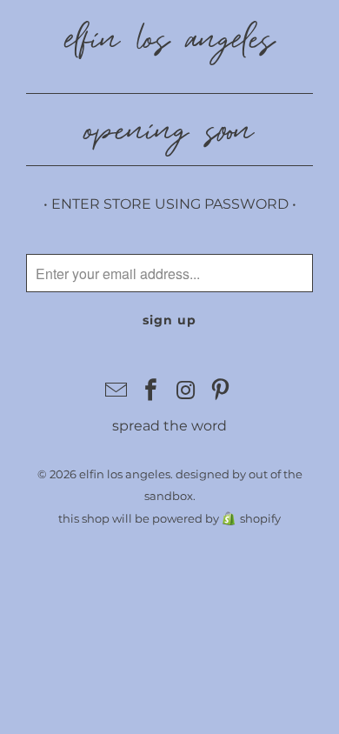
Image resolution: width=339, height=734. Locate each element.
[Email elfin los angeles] (117, 391)
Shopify (260, 518)
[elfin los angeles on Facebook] (151, 391)
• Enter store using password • (169, 204)
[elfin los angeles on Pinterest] (221, 391)
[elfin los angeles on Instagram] (186, 391)
